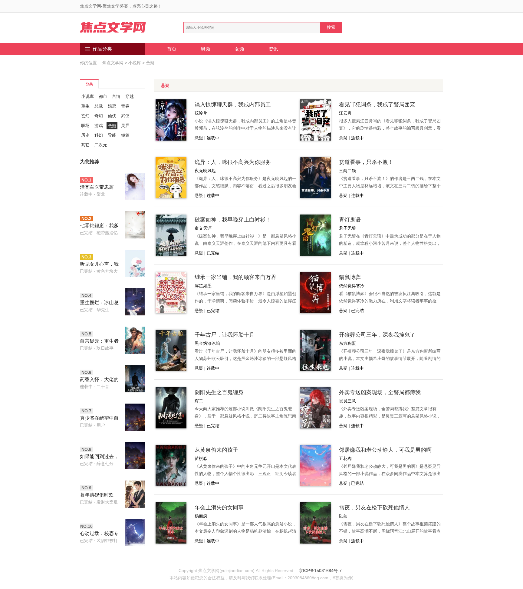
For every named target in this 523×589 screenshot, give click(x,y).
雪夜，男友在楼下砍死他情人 (374, 507)
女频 (239, 49)
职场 (85, 125)
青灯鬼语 (350, 220)
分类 (89, 84)
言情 (116, 96)
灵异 (125, 125)
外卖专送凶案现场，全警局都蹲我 (380, 392)
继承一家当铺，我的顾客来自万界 (235, 277)
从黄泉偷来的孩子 (216, 450)
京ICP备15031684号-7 (320, 570)
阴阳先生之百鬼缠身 (219, 392)
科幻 (98, 135)
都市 (103, 96)
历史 (85, 135)
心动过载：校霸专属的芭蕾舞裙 (99, 534)
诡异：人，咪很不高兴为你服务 (233, 162)
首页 (171, 49)
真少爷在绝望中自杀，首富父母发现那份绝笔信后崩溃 (99, 418)
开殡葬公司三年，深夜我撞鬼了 (377, 335)
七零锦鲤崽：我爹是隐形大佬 (99, 226)
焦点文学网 (112, 62)
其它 (85, 144)
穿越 (129, 96)
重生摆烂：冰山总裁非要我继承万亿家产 (99, 303)
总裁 (98, 106)
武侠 (125, 115)
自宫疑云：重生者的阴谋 (99, 341)
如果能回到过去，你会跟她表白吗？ (99, 457)
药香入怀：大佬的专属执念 (99, 380)
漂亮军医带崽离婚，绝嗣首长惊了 (99, 188)
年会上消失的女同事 (219, 507)
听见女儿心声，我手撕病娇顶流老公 (99, 264)
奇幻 (98, 115)
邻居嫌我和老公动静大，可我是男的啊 (385, 450)
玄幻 (85, 115)
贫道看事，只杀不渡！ (366, 162)
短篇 (125, 135)
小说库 (134, 62)
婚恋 (112, 106)
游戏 (98, 125)
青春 (125, 106)
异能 (112, 135)
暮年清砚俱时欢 (97, 494)
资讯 (273, 49)
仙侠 (112, 115)
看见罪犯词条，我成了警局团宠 (377, 104)
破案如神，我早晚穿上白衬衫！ (233, 220)
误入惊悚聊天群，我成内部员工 (233, 104)
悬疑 (150, 62)
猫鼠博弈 (350, 277)
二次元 (100, 144)
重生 (85, 106)
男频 (205, 49)
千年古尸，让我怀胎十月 (225, 335)
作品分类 (102, 49)
